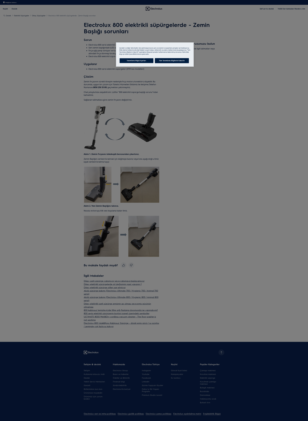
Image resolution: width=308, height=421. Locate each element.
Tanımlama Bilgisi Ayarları (136, 60)
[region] (155, 54)
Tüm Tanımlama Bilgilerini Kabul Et (172, 60)
